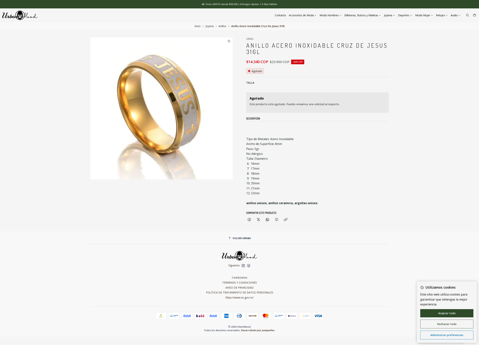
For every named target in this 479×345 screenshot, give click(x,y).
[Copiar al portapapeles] (286, 219)
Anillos (222, 26)
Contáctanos (239, 277)
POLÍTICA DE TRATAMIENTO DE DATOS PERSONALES (239, 292)
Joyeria (209, 26)
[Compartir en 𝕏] (258, 219)
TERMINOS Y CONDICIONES (239, 282)
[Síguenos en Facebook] (249, 265)
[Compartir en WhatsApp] (267, 219)
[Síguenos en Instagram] (243, 265)
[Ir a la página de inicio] (20, 15)
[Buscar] (467, 15)
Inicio (198, 26)
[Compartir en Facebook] (249, 219)
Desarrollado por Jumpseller (258, 330)
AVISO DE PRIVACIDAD (239, 287)
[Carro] (474, 15)
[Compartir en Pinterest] (276, 219)
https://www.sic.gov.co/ (239, 297)
